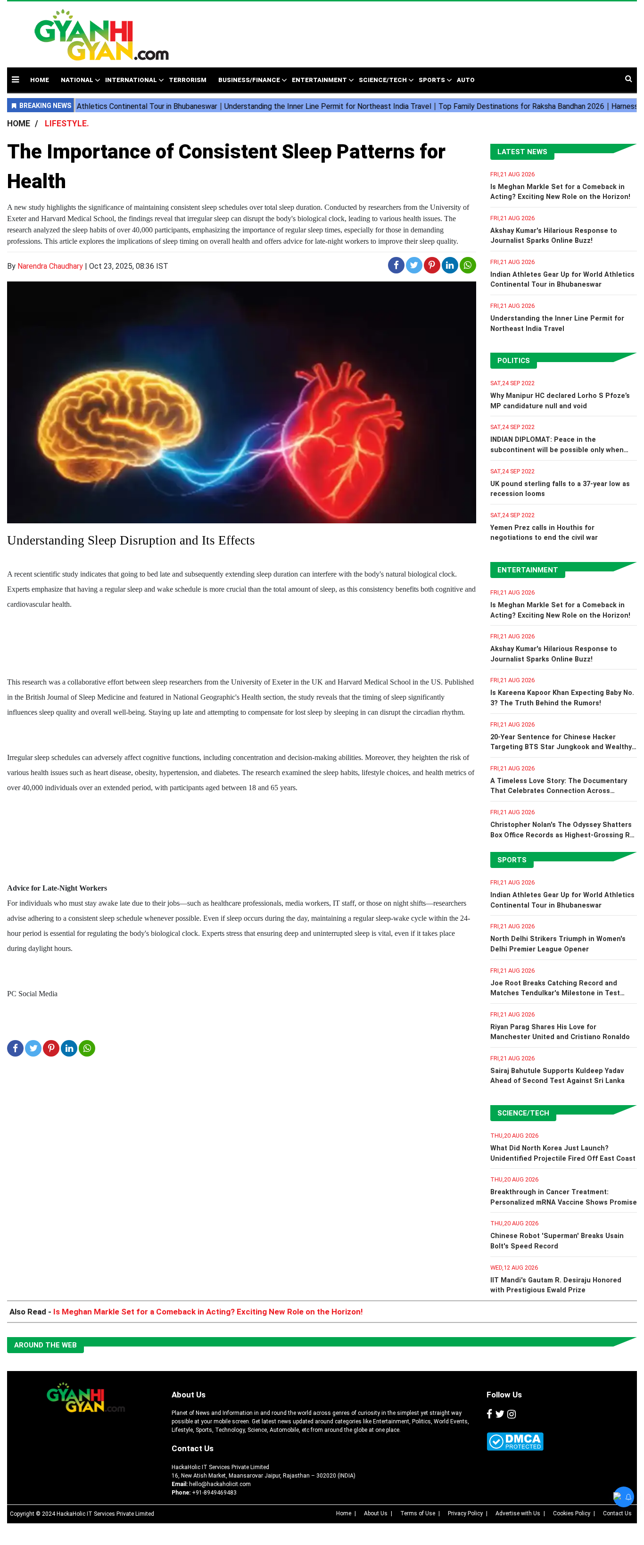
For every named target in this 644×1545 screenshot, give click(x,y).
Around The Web (45, 1345)
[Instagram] (511, 1414)
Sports (432, 79)
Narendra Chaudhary (50, 266)
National (77, 79)
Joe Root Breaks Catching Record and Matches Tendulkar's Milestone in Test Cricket (555, 993)
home (39, 79)
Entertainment (319, 79)
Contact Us (193, 1448)
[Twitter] (499, 1414)
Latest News (522, 152)
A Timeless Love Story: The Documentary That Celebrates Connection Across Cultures (558, 791)
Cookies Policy (571, 1513)
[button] (15, 79)
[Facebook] (489, 1414)
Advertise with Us (517, 1513)
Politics (513, 360)
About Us (189, 1394)
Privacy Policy (465, 1513)
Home (343, 1513)
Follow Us (504, 1394)
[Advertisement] (397, 29)
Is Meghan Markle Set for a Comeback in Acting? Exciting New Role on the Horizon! (208, 1311)
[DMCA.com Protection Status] (515, 1441)
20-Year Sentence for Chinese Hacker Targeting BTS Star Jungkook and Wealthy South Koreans (561, 747)
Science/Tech (383, 79)
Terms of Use (417, 1513)
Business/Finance (249, 79)
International (131, 79)
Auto (466, 79)
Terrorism (187, 79)
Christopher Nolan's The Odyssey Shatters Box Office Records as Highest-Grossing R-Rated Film (561, 835)
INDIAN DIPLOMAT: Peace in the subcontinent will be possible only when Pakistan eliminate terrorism (557, 450)
